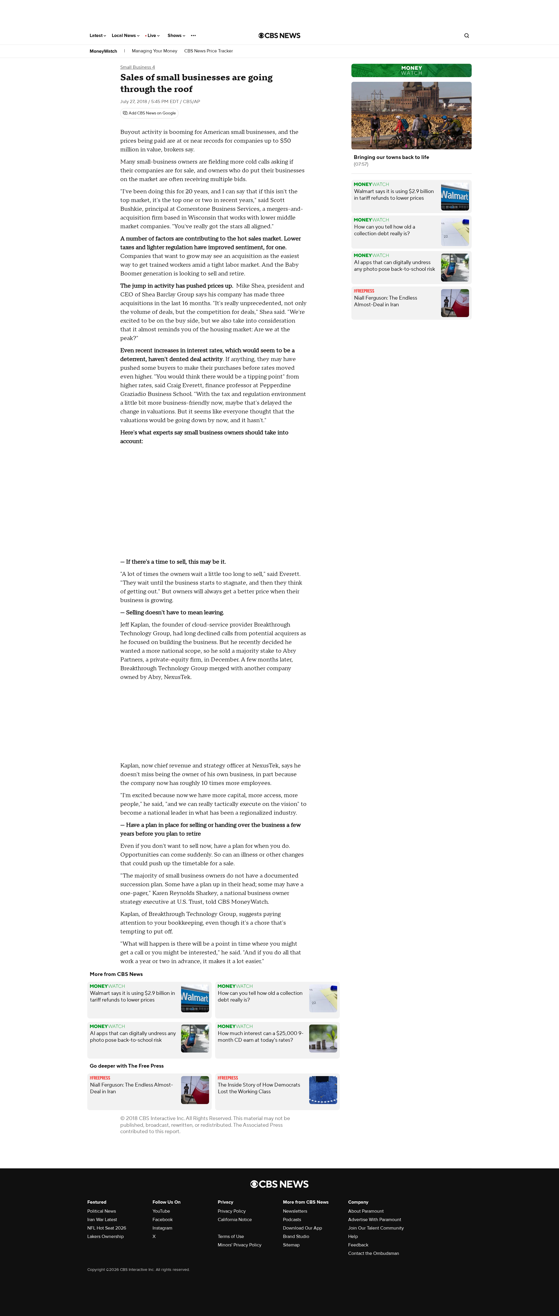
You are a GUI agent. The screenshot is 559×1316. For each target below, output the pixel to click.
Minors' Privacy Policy (239, 1245)
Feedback (358, 1245)
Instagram (162, 1228)
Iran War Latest (102, 1219)
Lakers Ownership (105, 1236)
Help (353, 1236)
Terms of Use (231, 1236)
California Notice (235, 1219)
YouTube (161, 1211)
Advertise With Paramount (374, 1219)
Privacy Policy (232, 1211)
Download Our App (302, 1228)
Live (152, 35)
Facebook (163, 1219)
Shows (175, 35)
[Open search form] (466, 35)
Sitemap (291, 1245)
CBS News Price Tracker (208, 51)
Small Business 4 (137, 67)
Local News (124, 35)
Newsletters (295, 1211)
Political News (101, 1211)
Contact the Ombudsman (373, 1253)
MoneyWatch (103, 51)
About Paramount (366, 1211)
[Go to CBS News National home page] (279, 35)
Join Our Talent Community (376, 1228)
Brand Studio (296, 1236)
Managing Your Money (154, 51)
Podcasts (292, 1219)
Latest (97, 35)
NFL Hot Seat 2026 (106, 1228)
